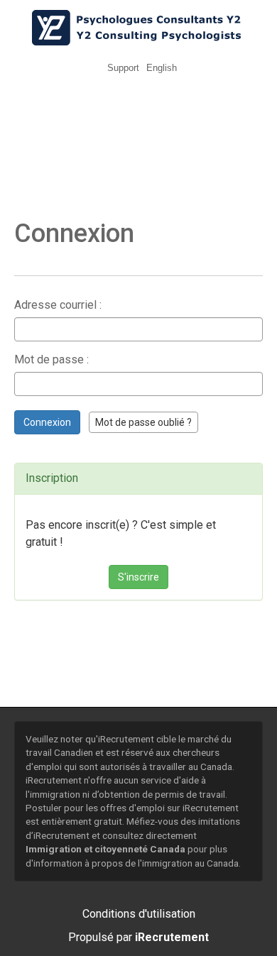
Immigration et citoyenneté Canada (105, 849)
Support (123, 67)
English (161, 67)
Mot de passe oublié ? (143, 422)
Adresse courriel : (58, 305)
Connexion (47, 422)
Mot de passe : (51, 359)
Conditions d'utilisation (138, 914)
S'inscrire (138, 577)
